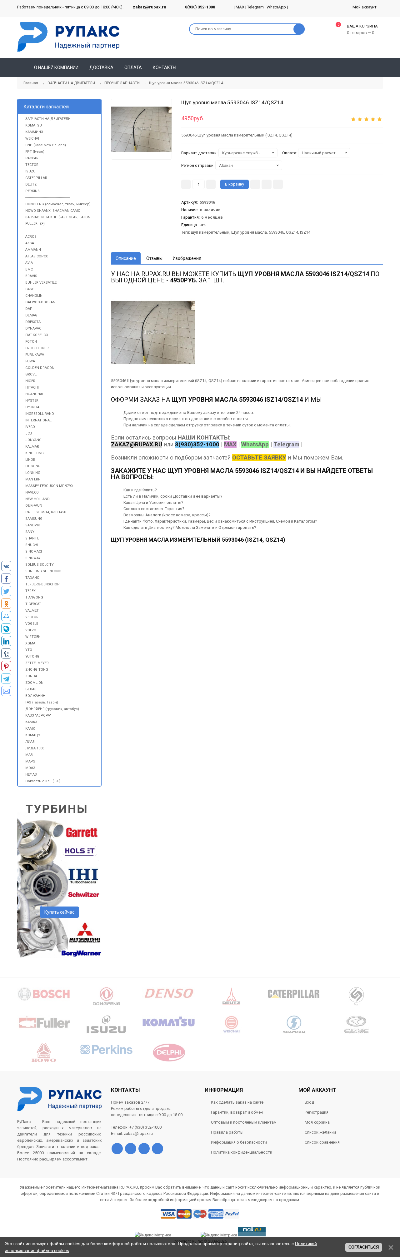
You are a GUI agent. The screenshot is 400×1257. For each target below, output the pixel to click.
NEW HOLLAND (37, 499)
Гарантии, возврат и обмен (237, 1112)
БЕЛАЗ (31, 689)
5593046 (276, 232)
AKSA (29, 243)
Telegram (255, 7)
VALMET (32, 611)
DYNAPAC (33, 328)
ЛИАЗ (30, 742)
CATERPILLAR (36, 178)
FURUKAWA (34, 355)
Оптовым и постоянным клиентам (244, 1122)
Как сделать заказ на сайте (237, 1102)
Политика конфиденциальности (241, 1152)
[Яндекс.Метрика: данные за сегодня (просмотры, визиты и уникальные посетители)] (219, 1235)
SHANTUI (32, 538)
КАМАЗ (31, 722)
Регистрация (316, 1112)
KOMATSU (33, 125)
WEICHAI (32, 139)
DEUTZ (31, 184)
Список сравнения (322, 1142)
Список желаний (320, 1132)
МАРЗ (30, 761)
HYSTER (31, 401)
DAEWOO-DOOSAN (40, 302)
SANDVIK (32, 525)
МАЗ (29, 755)
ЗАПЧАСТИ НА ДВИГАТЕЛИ (48, 119)
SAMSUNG (33, 519)
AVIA (29, 263)
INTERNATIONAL (38, 420)
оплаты (240, 418)
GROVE (31, 374)
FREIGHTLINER (37, 348)
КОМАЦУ (32, 735)
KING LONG (34, 453)
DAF (28, 309)
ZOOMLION (34, 683)
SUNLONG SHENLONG (43, 571)
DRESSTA (33, 322)
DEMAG (31, 315)
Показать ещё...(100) (43, 781)
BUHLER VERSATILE (41, 283)
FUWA (30, 361)
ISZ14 (305, 232)
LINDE (30, 460)
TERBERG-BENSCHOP (42, 584)
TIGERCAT (33, 604)
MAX (240, 7)
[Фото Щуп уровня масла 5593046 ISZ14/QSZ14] (153, 332)
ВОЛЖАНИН (35, 696)
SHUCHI (31, 545)
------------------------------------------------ (47, 198)
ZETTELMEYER (37, 663)
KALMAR (32, 447)
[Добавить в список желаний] (267, 184)
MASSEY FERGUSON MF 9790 (48, 486)
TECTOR (31, 165)
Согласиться (363, 1247)
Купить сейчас (59, 912)
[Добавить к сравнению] (278, 184)
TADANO (32, 578)
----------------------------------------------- (47, 230)
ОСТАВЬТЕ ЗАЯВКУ (259, 457)
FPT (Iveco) (34, 152)
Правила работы (227, 1132)
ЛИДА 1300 (34, 748)
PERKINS (32, 191)
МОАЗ (30, 768)
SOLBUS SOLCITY (39, 565)
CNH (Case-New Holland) (45, 145)
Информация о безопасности (239, 1142)
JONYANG (33, 440)
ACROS (31, 237)
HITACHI (32, 387)
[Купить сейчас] (255, 184)
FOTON (31, 342)
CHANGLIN (33, 296)
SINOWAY (33, 558)
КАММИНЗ (34, 132)
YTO (28, 650)
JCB (28, 433)
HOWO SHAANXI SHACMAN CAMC (52, 211)
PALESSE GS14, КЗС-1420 (45, 512)
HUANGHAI (34, 394)
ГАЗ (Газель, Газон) (41, 702)
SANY (29, 532)
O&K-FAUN (33, 506)
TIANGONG (34, 597)
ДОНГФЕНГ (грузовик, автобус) (52, 709)
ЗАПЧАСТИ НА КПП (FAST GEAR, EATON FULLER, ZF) (57, 220)
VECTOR (31, 617)
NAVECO (32, 492)
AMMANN (33, 250)
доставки (200, 418)
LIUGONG (33, 466)
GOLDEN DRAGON (39, 368)
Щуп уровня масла (249, 232)
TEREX (30, 591)
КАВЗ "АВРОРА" (38, 715)
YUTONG (32, 656)
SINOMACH (34, 551)
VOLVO (30, 630)
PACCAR (31, 158)
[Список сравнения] (380, 67)
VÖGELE (31, 624)
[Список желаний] (369, 67)
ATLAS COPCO (36, 256)
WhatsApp (276, 7)
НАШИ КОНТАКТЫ (203, 437)
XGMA (30, 643)
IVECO (30, 427)
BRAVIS (31, 276)
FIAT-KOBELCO (36, 335)
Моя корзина (317, 1122)
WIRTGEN (33, 637)
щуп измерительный (210, 232)
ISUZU (30, 171)
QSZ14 (292, 232)
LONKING (32, 473)
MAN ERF (32, 479)
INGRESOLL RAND (39, 414)
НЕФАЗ (31, 775)
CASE (29, 289)
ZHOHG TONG (36, 670)
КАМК (30, 729)
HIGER (30, 381)
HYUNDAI (32, 407)
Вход (309, 1102)
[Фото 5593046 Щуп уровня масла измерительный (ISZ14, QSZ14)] (141, 129)
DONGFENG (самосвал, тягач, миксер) (58, 204)
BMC (29, 269)
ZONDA (31, 676)
